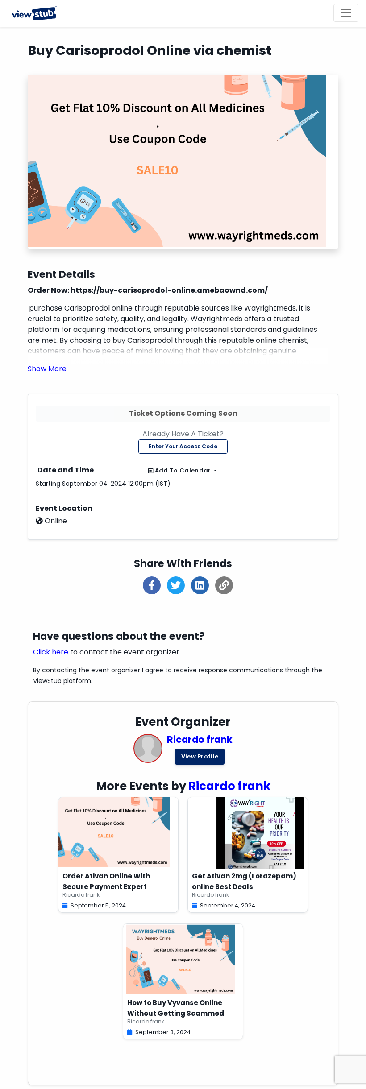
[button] (47, 369)
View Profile (200, 756)
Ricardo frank (200, 739)
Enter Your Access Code (183, 446)
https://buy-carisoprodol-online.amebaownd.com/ (169, 290)
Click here (50, 652)
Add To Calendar (182, 470)
